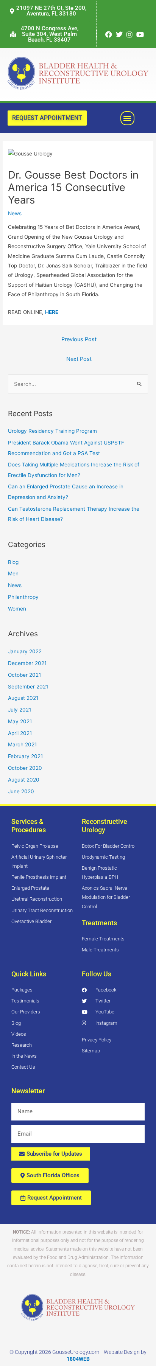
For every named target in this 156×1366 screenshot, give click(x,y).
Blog (13, 562)
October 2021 (24, 675)
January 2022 (25, 651)
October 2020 (25, 768)
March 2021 (22, 744)
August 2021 (23, 698)
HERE (51, 312)
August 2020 (23, 780)
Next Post (79, 359)
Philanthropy (23, 597)
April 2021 (20, 733)
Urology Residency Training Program (52, 431)
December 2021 (27, 663)
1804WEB (78, 1359)
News (15, 213)
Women (17, 609)
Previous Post (79, 339)
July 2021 (19, 710)
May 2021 (20, 721)
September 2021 (28, 687)
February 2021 (25, 756)
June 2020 (21, 791)
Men (13, 573)
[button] (45, 34)
